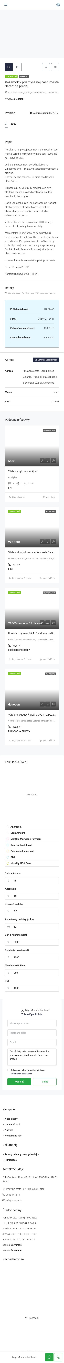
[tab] (9, 67)
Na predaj (24, 76)
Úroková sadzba (14, 904)
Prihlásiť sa (11, 1160)
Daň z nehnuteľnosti (16, 934)
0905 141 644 (13, 1194)
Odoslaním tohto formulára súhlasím (28, 1072)
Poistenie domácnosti (17, 950)
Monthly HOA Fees (15, 965)
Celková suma (13, 873)
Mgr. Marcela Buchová (21, 578)
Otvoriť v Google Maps (47, 360)
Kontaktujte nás (13, 1135)
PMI (7, 980)
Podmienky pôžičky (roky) (19, 919)
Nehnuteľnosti (12, 1124)
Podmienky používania (21, 1073)
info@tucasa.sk (14, 1200)
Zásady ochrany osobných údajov (22, 1154)
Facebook (34, 1318)
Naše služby (11, 1118)
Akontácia (10, 888)
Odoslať (19, 1081)
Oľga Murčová (18, 497)
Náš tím (9, 1130)
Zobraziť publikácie (31, 1014)
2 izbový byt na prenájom (22, 471)
